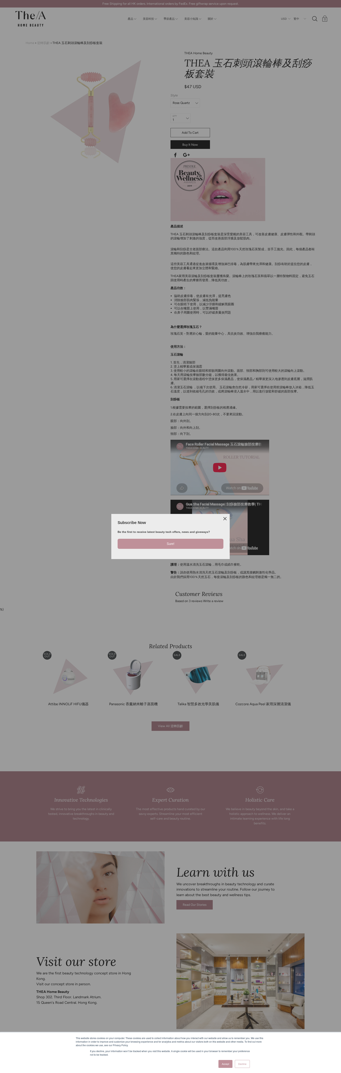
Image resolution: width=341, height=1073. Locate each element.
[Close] (225, 518)
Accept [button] (225, 1064)
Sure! (170, 543)
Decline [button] (242, 1064)
